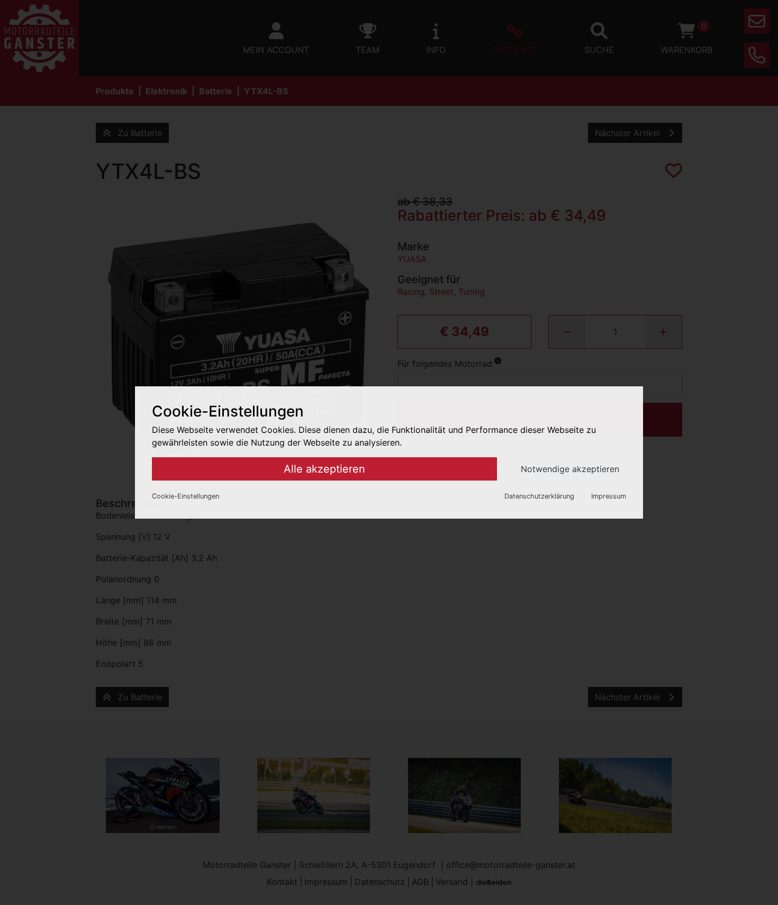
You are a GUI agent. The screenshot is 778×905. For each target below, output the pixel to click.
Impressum (608, 496)
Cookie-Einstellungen (185, 496)
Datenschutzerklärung (539, 496)
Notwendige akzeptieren (570, 469)
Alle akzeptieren (324, 469)
